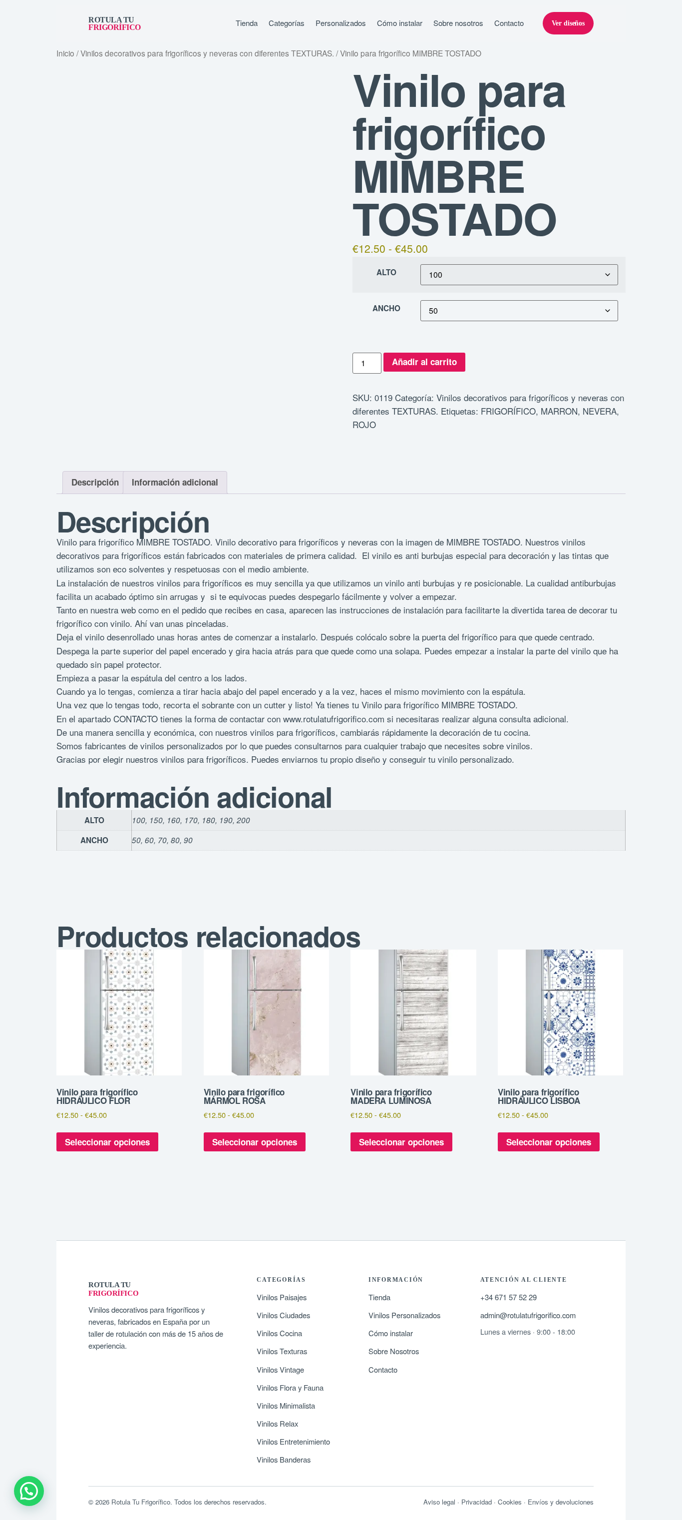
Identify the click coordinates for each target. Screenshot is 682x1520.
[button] (29, 1491)
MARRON (559, 411)
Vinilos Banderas (284, 1459)
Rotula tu (114, 23)
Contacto (509, 22)
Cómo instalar (399, 22)
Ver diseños (568, 23)
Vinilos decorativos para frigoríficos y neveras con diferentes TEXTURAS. (207, 52)
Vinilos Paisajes (282, 1297)
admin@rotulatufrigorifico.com (528, 1315)
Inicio (65, 52)
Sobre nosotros (458, 22)
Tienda (247, 22)
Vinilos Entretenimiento (293, 1441)
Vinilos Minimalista (286, 1405)
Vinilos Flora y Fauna (290, 1387)
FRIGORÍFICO (508, 411)
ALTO (386, 272)
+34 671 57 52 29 (508, 1297)
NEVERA (600, 411)
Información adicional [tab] (175, 482)
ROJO (364, 424)
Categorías (287, 22)
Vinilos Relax (277, 1423)
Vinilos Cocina (279, 1333)
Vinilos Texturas (282, 1351)
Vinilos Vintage (280, 1369)
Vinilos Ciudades (283, 1315)
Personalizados (341, 22)
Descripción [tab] (95, 482)
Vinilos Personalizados (404, 1315)
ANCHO (386, 308)
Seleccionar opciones (107, 1142)
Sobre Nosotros (393, 1351)
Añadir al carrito (424, 362)
